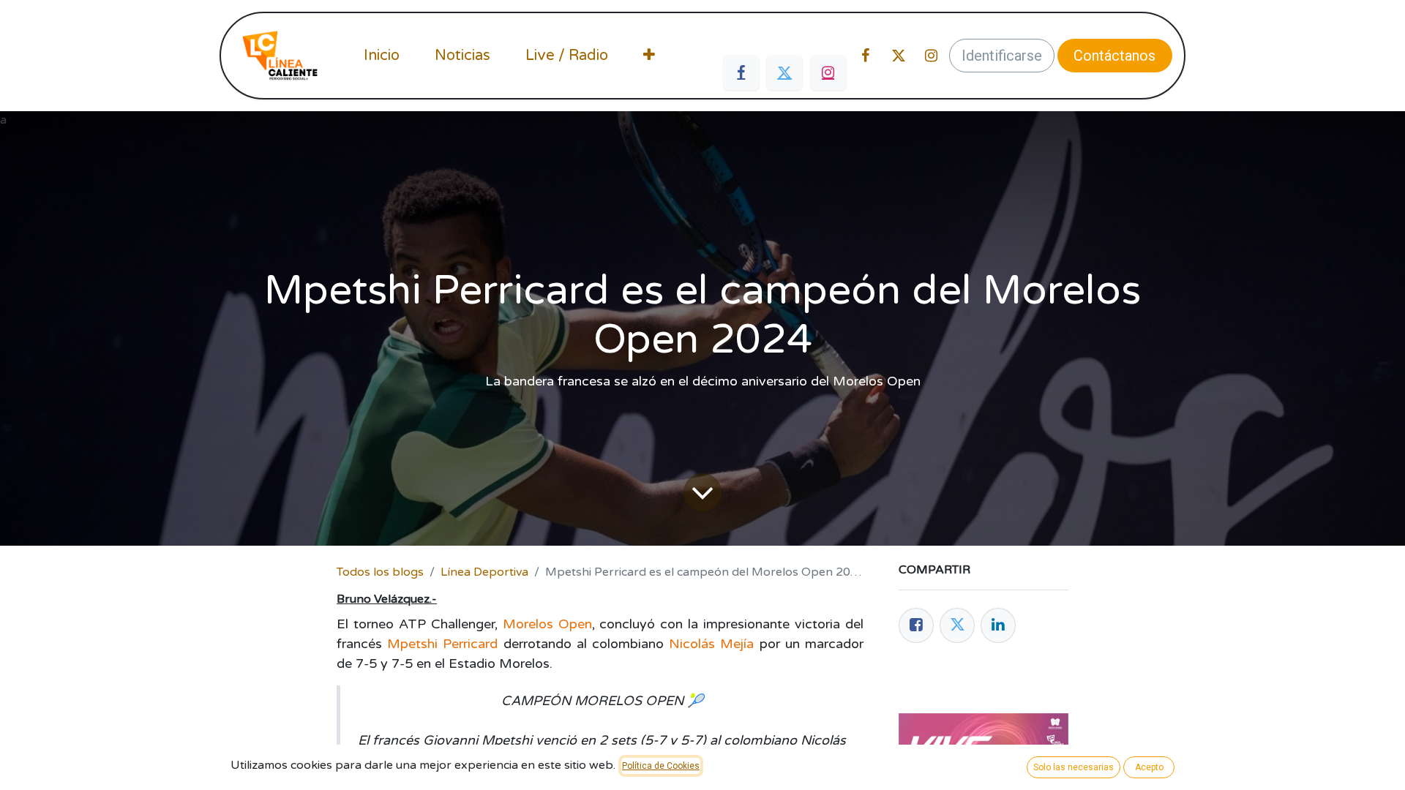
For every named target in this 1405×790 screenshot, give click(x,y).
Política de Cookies (661, 766)
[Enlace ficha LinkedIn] (998, 625)
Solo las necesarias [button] (1073, 767)
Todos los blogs (380, 572)
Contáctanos (1114, 55)
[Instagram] (828, 72)
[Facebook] (741, 72)
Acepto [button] (1149, 767)
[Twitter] (784, 72)
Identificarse (1002, 55)
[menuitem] (381, 55)
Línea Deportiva (484, 572)
